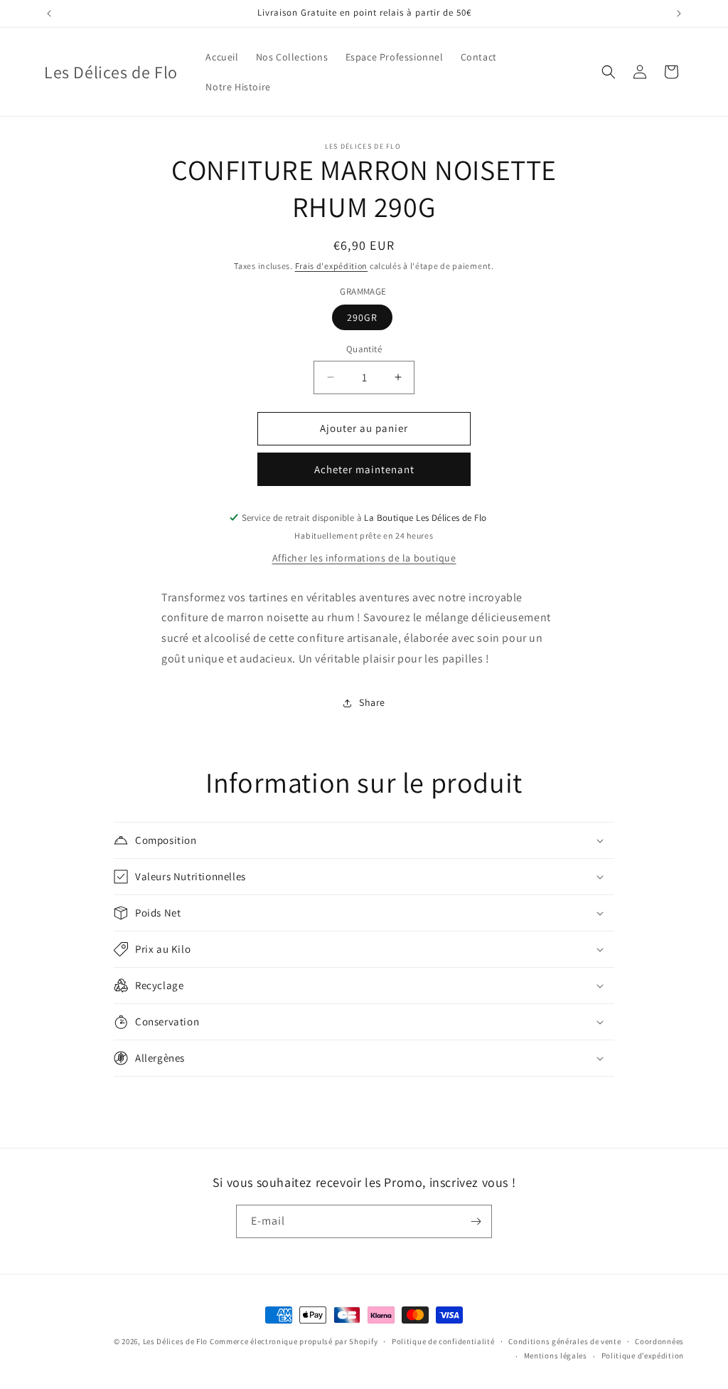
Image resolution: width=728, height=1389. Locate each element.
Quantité (364, 349)
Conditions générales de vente (564, 1341)
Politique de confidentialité (443, 1341)
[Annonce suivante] (679, 13)
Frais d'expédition (331, 265)
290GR (362, 317)
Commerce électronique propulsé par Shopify (294, 1341)
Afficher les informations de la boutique (364, 557)
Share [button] (372, 702)
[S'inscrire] (475, 1221)
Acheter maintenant (364, 469)
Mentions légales (555, 1356)
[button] (608, 72)
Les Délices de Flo (176, 1341)
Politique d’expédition (642, 1356)
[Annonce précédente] (49, 13)
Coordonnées (659, 1341)
